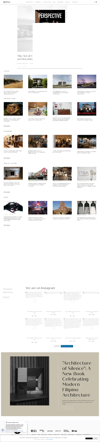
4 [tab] (24, 66)
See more (7, 126)
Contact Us (33, 434)
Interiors (38, 2)
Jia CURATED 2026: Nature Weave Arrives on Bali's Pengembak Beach (11, 92)
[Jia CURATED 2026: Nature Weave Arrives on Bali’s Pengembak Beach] (17, 432)
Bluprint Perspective (22, 63)
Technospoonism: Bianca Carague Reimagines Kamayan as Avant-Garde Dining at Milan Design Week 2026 (13, 218)
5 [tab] (26, 66)
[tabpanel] (50, 34)
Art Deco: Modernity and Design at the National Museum (13, 151)
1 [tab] (18, 66)
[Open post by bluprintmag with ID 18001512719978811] (35, 327)
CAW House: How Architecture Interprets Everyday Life (36, 119)
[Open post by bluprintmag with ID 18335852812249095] (73, 327)
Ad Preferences (86, 434)
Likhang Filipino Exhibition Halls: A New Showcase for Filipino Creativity (37, 185)
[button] (94, 2)
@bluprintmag (8, 292)
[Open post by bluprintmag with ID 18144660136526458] (73, 301)
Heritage (56, 115)
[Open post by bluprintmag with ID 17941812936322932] (35, 301)
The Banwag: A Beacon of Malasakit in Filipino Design (85, 119)
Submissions (60, 2)
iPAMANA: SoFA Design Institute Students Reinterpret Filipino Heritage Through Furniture (62, 119)
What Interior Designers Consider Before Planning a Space (86, 152)
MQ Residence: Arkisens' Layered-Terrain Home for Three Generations (86, 92)
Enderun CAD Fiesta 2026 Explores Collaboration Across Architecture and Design (36, 219)
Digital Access (64, 434)
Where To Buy (56, 434)
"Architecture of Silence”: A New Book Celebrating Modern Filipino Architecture (76, 379)
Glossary (50, 434)
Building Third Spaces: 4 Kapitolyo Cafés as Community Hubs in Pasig (36, 152)
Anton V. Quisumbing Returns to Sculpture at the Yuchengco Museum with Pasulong (62, 185)
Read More (54, 268)
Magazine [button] (74, 2)
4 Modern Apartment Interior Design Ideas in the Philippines (70, 264)
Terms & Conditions (50, 439)
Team (39, 434)
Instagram (7, 289)
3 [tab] (22, 66)
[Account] (96, 2)
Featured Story (56, 245)
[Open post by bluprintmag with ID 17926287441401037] (54, 301)
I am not (95, 438)
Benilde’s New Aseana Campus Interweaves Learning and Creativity (12, 120)
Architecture (29, 2)
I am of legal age (89, 438)
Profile (67, 2)
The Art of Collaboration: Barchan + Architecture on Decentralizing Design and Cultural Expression (49, 57)
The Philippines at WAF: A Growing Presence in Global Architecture (60, 92)
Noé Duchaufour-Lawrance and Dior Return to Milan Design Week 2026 (86, 219)
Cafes (30, 148)
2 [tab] (20, 66)
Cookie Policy (79, 434)
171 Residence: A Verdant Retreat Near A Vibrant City (37, 92)
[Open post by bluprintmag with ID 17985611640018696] (54, 327)
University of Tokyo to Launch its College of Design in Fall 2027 (62, 218)
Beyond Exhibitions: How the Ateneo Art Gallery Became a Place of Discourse (12, 184)
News (54, 2)
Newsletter (43, 434)
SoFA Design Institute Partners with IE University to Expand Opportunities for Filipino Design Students (86, 185)
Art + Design (8, 180)
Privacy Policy (71, 434)
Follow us (6, 297)
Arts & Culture (47, 2)
